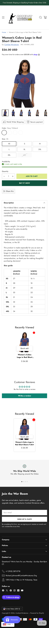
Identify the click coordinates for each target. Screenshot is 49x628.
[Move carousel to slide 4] (27, 481)
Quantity (5, 171)
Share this (10, 191)
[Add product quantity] (13, 176)
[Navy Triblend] (4, 132)
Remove (34, 333)
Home (4, 32)
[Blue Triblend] (9, 132)
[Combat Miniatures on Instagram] (14, 591)
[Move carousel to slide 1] (21, 481)
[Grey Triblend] (15, 132)
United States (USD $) (13, 609)
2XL (39, 149)
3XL (9, 155)
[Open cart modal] (45, 17)
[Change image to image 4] (29, 113)
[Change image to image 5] (37, 113)
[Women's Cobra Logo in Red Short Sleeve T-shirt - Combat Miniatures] (24, 83)
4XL (24, 155)
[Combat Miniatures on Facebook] (3, 591)
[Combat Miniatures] (21, 17)
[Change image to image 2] (13, 113)
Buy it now (24, 183)
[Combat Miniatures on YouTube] (22, 591)
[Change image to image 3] (21, 113)
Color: (10, 128)
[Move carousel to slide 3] (25, 481)
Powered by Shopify (37, 613)
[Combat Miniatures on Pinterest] (10, 591)
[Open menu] (3, 17)
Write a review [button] (24, 395)
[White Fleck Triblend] (20, 132)
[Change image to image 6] (45, 113)
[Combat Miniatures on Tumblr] (18, 591)
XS (9, 143)
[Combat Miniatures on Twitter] (6, 591)
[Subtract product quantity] (4, 176)
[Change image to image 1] (5, 113)
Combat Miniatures (11, 44)
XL (24, 149)
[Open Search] (40, 17)
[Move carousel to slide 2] (23, 481)
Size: (5, 139)
